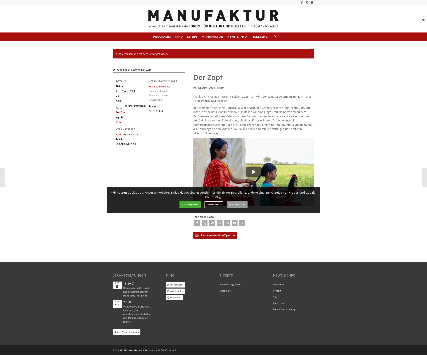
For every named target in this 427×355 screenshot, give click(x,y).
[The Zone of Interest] (2, 177)
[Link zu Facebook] (301, 2)
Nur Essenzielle (237, 204)
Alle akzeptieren (190, 204)
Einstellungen (214, 204)
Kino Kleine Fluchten (159, 86)
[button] (197, 223)
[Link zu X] (306, 2)
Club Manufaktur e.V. (133, 350)
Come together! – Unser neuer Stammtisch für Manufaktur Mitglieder (136, 291)
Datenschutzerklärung (284, 309)
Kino (118, 122)
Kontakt (277, 290)
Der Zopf (120, 112)
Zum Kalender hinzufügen (216, 235)
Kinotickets (225, 290)
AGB (275, 296)
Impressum (278, 303)
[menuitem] (162, 36)
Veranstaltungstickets (230, 284)
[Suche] (274, 36)
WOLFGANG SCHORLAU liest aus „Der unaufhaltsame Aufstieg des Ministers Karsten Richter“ (137, 314)
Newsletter (278, 284)
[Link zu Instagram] (311, 2)
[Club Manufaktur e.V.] (213, 18)
